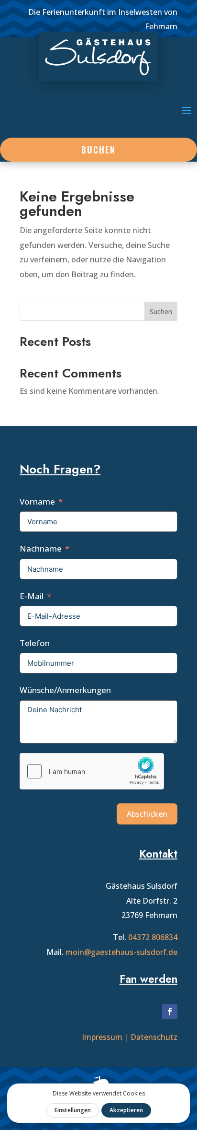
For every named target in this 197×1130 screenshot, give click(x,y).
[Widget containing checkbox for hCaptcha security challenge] (92, 771)
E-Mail (32, 595)
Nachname (41, 548)
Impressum (102, 1037)
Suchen (161, 311)
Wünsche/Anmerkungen (65, 689)
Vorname (37, 501)
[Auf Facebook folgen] (169, 1011)
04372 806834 (152, 937)
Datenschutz (154, 1037)
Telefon (35, 642)
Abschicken (147, 814)
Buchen (98, 149)
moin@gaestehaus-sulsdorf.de (121, 952)
